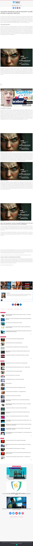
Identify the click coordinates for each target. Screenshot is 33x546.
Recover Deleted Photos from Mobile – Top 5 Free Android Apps (16, 391)
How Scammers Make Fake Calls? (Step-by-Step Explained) (15, 379)
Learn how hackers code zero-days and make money (14, 371)
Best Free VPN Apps (9, 383)
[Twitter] (1, 300)
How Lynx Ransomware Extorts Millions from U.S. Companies (15, 448)
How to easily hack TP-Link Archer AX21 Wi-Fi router (14, 322)
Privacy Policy (21, 516)
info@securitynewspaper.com (14, 516)
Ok (16, 544)
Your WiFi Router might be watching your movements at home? (15, 387)
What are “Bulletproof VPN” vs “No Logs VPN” (13, 375)
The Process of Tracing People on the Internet (13, 395)
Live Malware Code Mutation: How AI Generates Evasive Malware (16, 440)
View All (31, 358)
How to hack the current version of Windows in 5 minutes (15, 338)
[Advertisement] (16, 42)
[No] (31, 543)
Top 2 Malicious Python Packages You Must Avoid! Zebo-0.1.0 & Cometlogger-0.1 (18, 456)
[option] (6, 286)
